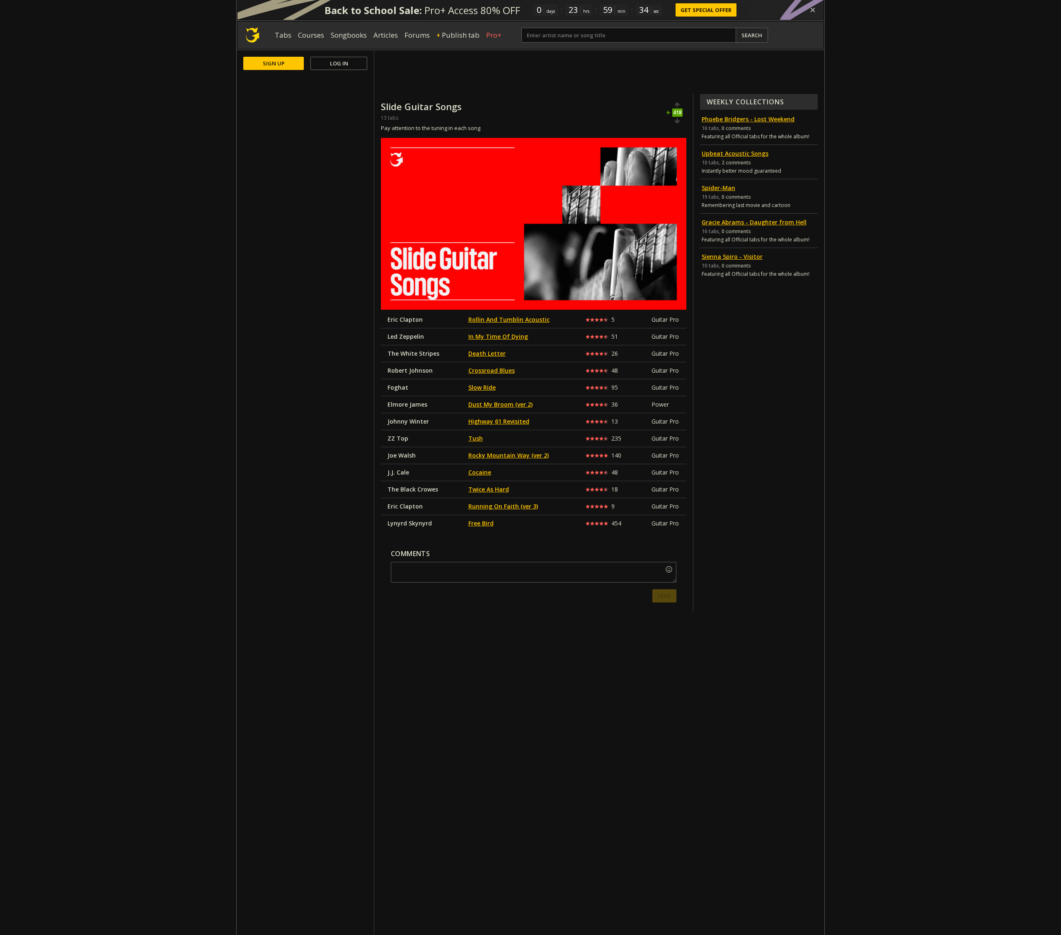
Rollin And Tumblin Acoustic (509, 319)
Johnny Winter (408, 421)
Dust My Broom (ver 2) (500, 404)
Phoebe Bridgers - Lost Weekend (748, 119)
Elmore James (407, 404)
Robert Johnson (410, 370)
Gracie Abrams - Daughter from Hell (754, 222)
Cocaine (479, 472)
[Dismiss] (812, 10)
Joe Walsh (402, 455)
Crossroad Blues (491, 370)
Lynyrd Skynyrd (410, 523)
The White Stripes (413, 353)
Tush (475, 438)
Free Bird (481, 523)
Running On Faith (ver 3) (503, 506)
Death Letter (487, 353)
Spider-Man (718, 188)
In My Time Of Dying (498, 336)
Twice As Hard (488, 489)
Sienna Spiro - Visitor (732, 256)
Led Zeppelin (406, 336)
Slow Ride (482, 387)
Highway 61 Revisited (498, 421)
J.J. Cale (398, 472)
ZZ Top (398, 438)
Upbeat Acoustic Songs (735, 153)
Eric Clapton (405, 319)
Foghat (398, 387)
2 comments (736, 162)
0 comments (736, 128)
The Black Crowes (413, 489)
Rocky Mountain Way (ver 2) (508, 455)
